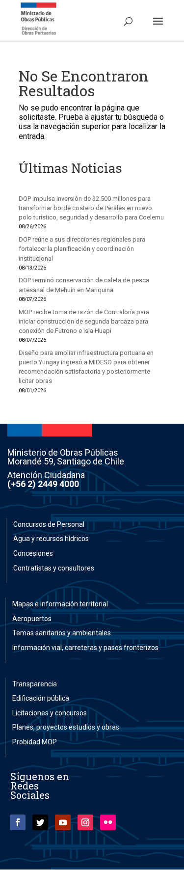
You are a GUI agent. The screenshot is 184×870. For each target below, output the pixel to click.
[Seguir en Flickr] (108, 822)
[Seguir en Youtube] (63, 822)
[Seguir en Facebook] (18, 822)
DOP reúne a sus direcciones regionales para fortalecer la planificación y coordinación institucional (82, 249)
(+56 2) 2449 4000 (43, 484)
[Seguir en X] (40, 822)
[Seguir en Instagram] (85, 822)
